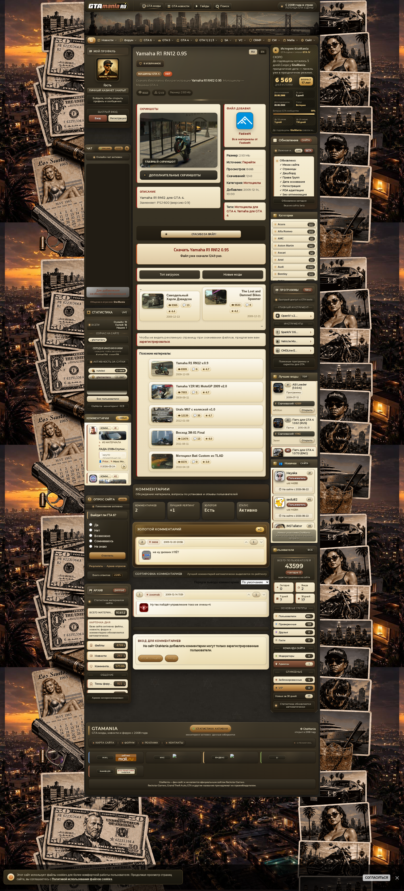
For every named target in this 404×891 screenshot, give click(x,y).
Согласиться (376, 877)
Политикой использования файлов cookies (82, 879)
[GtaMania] (108, 6)
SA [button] (226, 40)
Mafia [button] (291, 40)
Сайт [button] (308, 40)
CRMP (257, 40)
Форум (128, 40)
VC (240, 40)
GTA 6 (148, 40)
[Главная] (91, 40)
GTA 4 (185, 40)
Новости (107, 40)
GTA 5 (166, 40)
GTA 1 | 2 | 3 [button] (206, 40)
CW (274, 40)
